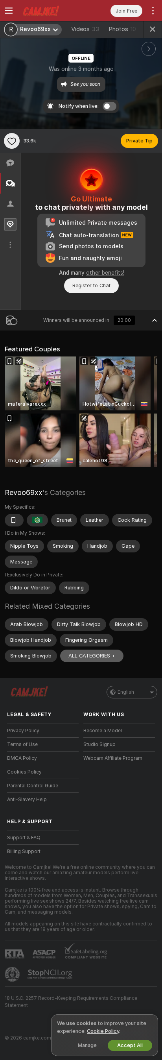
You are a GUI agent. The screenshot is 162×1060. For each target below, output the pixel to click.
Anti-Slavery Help (27, 799)
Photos (122, 29)
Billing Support (23, 851)
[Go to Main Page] (49, 10)
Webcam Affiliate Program (112, 758)
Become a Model (102, 730)
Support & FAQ (23, 837)
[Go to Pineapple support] (13, 974)
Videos (85, 29)
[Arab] (37, 520)
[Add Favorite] (12, 141)
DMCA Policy (22, 758)
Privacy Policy (23, 730)
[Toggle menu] (8, 10)
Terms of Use (22, 744)
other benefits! (105, 273)
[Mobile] (14, 520)
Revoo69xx (23, 492)
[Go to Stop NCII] (51, 974)
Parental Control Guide (32, 786)
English (126, 692)
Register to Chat (91, 285)
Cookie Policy (103, 1031)
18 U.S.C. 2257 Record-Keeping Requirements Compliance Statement (71, 1001)
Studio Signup (99, 744)
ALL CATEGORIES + (91, 656)
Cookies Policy (24, 772)
